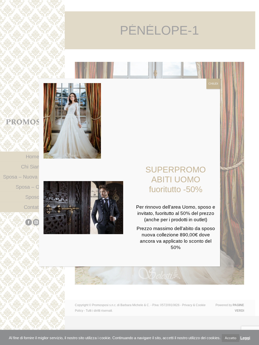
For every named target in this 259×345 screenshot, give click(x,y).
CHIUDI (213, 83)
